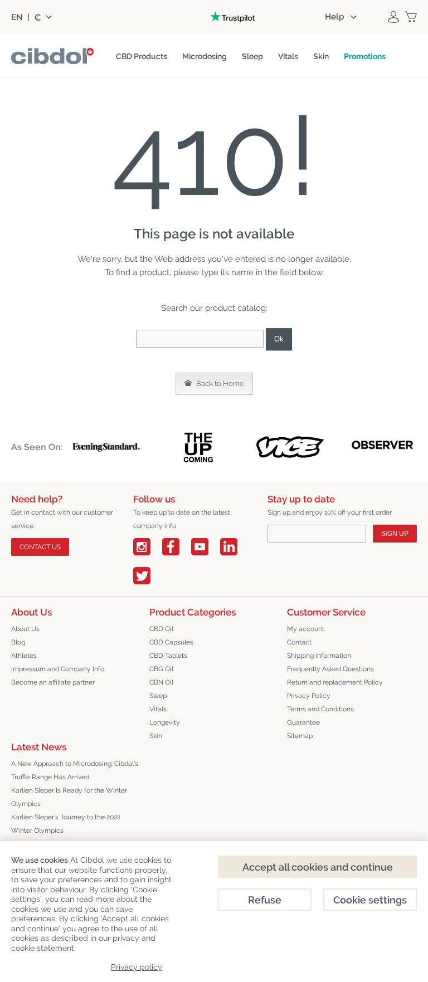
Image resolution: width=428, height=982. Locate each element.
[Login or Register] (393, 17)
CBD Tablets (168, 655)
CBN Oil (161, 682)
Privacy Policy (308, 696)
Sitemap (300, 736)
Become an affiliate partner (53, 682)
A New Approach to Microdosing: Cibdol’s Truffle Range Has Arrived (74, 770)
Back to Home (219, 383)
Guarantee (303, 722)
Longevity (164, 722)
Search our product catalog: (214, 308)
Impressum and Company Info (57, 669)
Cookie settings (370, 900)
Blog (18, 642)
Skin (155, 736)
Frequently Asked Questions (330, 669)
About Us (25, 629)
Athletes (24, 655)
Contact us (40, 547)
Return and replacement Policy (335, 682)
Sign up (394, 534)
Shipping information (319, 655)
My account (305, 629)
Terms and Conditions (320, 709)
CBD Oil (161, 629)
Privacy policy (136, 967)
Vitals (158, 709)
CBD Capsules (171, 642)
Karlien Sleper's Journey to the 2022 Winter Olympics (65, 823)
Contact (299, 642)
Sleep (158, 696)
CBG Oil (161, 669)
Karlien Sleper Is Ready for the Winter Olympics (69, 797)
